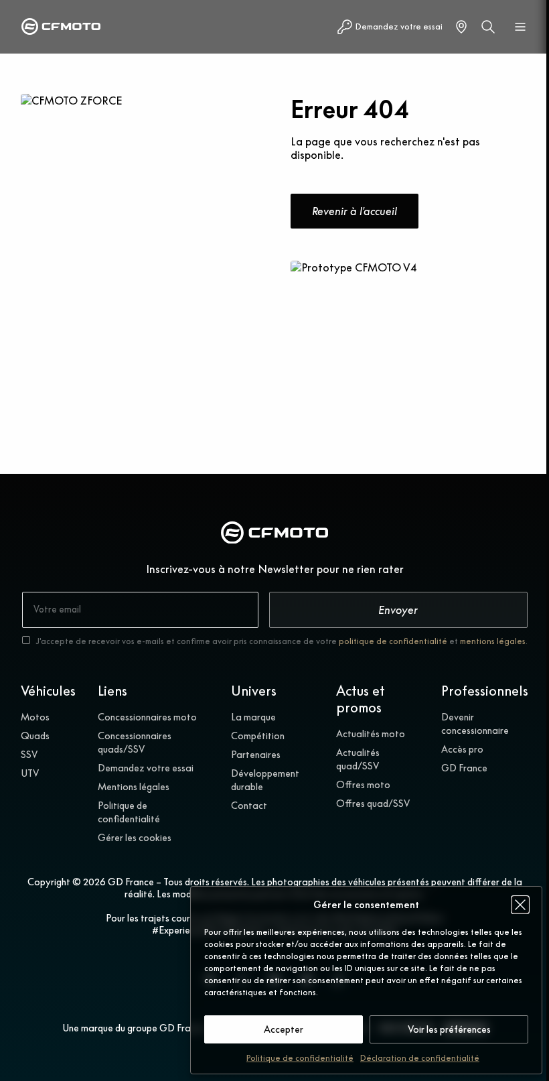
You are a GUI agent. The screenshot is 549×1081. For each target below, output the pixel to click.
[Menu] (520, 27)
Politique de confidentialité (300, 1058)
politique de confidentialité (393, 641)
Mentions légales (133, 787)
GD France (464, 768)
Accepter (283, 1029)
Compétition (258, 736)
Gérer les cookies (134, 838)
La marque (253, 717)
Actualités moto (370, 734)
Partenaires (256, 755)
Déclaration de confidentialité (419, 1058)
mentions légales (493, 641)
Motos (35, 717)
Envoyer (398, 610)
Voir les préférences (449, 1029)
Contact (249, 806)
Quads (35, 736)
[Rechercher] (488, 27)
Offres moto (363, 785)
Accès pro (462, 749)
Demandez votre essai (145, 768)
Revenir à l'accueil (354, 211)
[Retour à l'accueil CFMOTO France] (274, 534)
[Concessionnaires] (461, 27)
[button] (520, 905)
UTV (30, 773)
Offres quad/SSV (373, 804)
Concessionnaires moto (147, 717)
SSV (29, 755)
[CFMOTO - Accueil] (61, 26)
